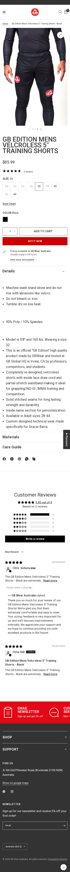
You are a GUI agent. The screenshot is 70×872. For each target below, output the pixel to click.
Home (5, 23)
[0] (65, 12)
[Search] (60, 12)
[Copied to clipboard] (34, 459)
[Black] (5, 219)
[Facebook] (5, 459)
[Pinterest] (20, 459)
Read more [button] (50, 580)
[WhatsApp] (27, 459)
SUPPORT (11, 749)
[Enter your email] (64, 826)
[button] (20, 514)
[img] (13, 562)
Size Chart (9, 204)
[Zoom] (60, 35)
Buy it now (35, 241)
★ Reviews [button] (66, 439)
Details (9, 271)
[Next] (41, 129)
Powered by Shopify (57, 859)
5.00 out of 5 (44, 502)
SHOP (7, 737)
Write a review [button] (35, 539)
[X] (12, 459)
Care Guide (12, 447)
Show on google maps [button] (16, 783)
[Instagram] (14, 791)
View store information (22, 259)
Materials (11, 437)
